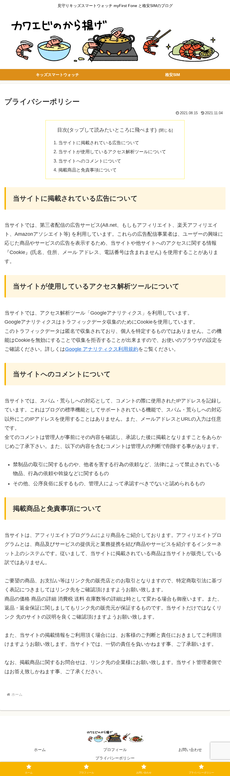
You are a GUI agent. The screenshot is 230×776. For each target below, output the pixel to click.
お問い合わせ (190, 749)
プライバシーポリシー (115, 758)
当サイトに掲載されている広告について (98, 142)
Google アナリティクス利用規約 (101, 349)
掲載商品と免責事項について (87, 169)
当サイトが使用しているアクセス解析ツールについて (112, 151)
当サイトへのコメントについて (89, 160)
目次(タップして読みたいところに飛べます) (107, 130)
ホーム (40, 749)
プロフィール (115, 749)
